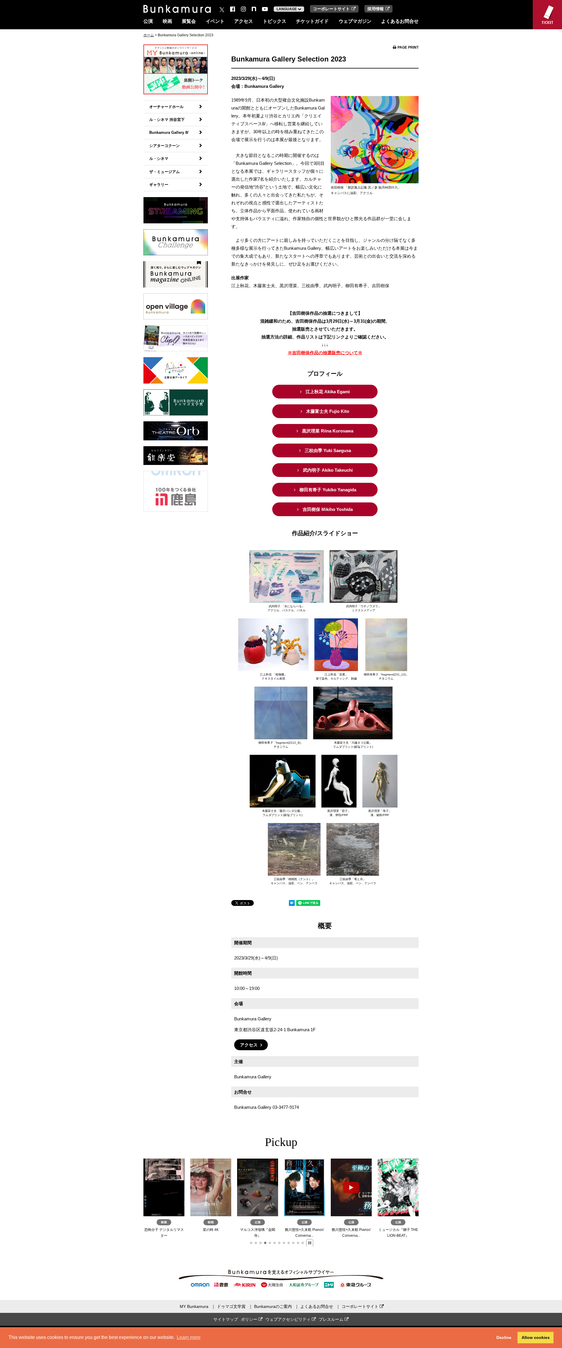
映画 (167, 21)
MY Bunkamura (194, 1306)
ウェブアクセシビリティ (288, 1319)
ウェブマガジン (355, 21)
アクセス (243, 21)
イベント (215, 21)
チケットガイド (312, 21)
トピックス (274, 21)
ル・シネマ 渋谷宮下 (167, 119)
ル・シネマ (158, 158)
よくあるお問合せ (400, 21)
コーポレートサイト (331, 8)
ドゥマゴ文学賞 (231, 1306)
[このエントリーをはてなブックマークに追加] (292, 903)
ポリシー (249, 1319)
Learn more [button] (189, 1337)
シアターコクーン (164, 145)
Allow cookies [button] (536, 1337)
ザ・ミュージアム (164, 172)
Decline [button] (503, 1337)
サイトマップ (225, 1319)
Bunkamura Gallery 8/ (169, 132)
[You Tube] (265, 9)
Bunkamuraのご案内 (273, 1306)
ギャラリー (158, 184)
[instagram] (243, 9)
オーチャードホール (166, 107)
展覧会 (189, 21)
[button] (251, 1243)
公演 (148, 21)
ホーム (148, 35)
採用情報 (375, 8)
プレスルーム (332, 1319)
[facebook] (232, 9)
